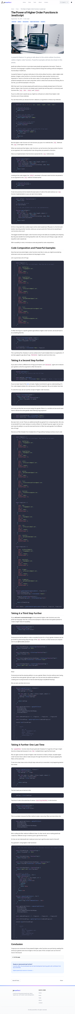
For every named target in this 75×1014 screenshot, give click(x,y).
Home (24, 2)
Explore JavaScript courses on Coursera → (23, 970)
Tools (35, 2)
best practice (25, 21)
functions (43, 21)
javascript (14, 21)
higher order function (34, 21)
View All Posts (15, 980)
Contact (46, 2)
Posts (29, 2)
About (40, 2)
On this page (17, 957)
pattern (19, 21)
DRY (28, 384)
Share (61, 980)
